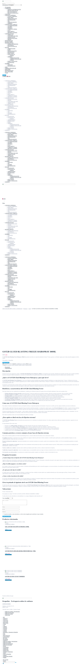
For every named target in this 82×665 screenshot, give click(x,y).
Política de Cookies (9, 613)
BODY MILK (10, 17)
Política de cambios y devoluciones (10, 641)
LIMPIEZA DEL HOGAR (15, 59)
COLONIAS (7, 14)
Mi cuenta (5, 638)
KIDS (6, 67)
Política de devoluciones (8, 643)
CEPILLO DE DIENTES (13, 44)
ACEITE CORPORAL (12, 16)
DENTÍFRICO (11, 45)
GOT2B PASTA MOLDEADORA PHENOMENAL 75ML (20, 551)
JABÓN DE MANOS (12, 22)
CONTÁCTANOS (6, 603)
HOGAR (7, 47)
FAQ (4, 633)
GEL (9, 21)
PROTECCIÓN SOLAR (13, 10)
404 (4, 617)
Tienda (4, 652)
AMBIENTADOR (11, 48)
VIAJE (6, 72)
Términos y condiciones (8, 651)
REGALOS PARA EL (12, 11)
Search (4, 660)
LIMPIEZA (10, 23)
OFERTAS (7, 130)
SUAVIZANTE (11, 62)
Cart (4, 625)
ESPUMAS (10, 27)
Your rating (4, 498)
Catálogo (5, 626)
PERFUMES (7, 69)
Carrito (4, 624)
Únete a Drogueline (7, 654)
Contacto (5, 629)
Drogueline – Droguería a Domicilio (10, 632)
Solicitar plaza (6, 650)
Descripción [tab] (7, 367)
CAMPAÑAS (8, 8)
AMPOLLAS (10, 34)
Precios (4, 646)
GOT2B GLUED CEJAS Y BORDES (15, 576)
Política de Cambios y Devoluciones (12, 611)
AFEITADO (10, 64)
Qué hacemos (6, 647)
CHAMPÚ (10, 26)
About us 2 (5, 618)
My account (5, 639)
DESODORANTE (11, 19)
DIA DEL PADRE (9, 41)
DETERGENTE (11, 52)
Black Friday (5, 623)
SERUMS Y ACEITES (12, 32)
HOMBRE (7, 63)
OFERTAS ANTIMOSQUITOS (14, 9)
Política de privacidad (7, 644)
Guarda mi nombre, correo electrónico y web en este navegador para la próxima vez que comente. (23, 514)
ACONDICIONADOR (12, 25)
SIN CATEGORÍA (9, 71)
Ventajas (4, 655)
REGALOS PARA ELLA (13, 12)
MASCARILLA (11, 31)
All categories (8, 7)
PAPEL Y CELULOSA (12, 61)
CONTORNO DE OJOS (13, 36)
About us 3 (5, 619)
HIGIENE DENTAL (9, 42)
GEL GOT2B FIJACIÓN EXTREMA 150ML (17, 526)
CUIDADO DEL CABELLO (11, 24)
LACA (9, 30)
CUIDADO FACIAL (9, 33)
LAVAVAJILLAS (11, 54)
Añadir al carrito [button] (8, 530)
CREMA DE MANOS (12, 18)
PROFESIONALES (9, 70)
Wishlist (4, 657)
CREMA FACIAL (11, 37)
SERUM (9, 39)
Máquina (12, 55)
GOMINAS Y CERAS (12, 29)
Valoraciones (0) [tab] (8, 368)
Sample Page (5, 648)
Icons (4, 634)
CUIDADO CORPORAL (10, 15)
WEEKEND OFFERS (7, 656)
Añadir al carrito (6, 362)
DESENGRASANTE (12, 51)
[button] (3, 203)
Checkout (5, 627)
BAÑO (9, 49)
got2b (30, 363)
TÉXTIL (12, 60)
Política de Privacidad (9, 612)
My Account (5, 659)
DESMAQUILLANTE (12, 38)
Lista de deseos (6, 636)
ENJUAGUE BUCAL (12, 46)
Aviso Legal (7, 615)
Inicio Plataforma (6, 635)
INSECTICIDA (11, 53)
